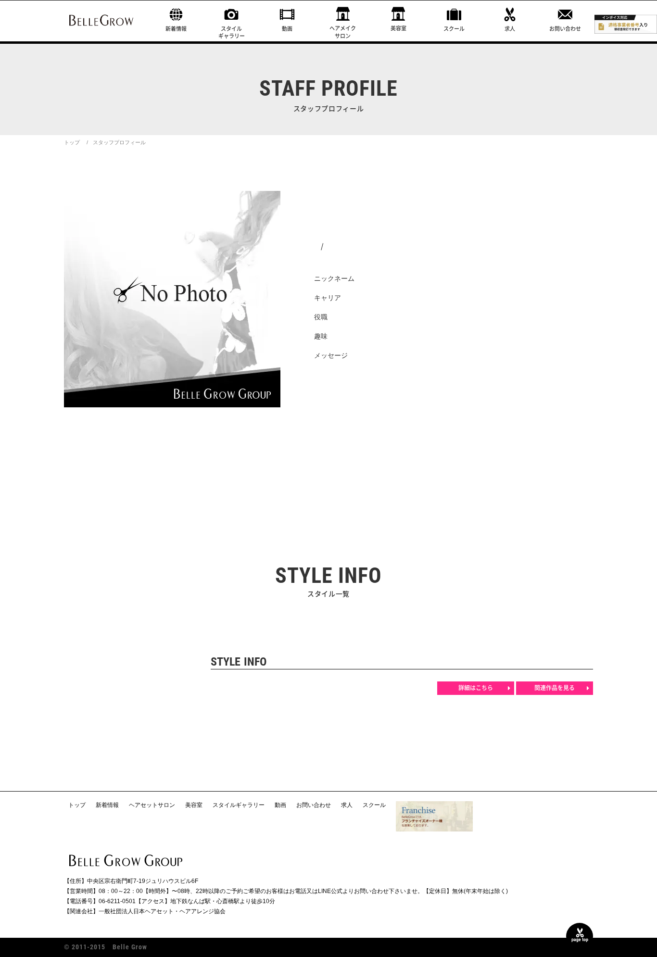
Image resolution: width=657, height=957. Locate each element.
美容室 (398, 28)
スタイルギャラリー (231, 32)
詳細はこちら (475, 687)
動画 (287, 29)
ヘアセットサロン (152, 805)
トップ (72, 142)
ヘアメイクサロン (342, 31)
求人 (510, 29)
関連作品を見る (554, 687)
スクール (454, 29)
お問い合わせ (565, 29)
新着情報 (176, 29)
